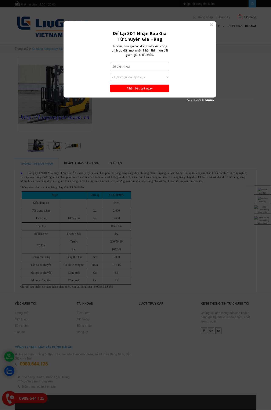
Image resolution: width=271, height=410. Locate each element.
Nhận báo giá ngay (140, 88)
